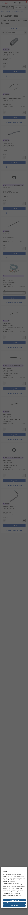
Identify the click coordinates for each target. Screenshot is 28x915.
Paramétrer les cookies (14, 903)
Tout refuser (14, 905)
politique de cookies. (16, 895)
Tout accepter (14, 900)
